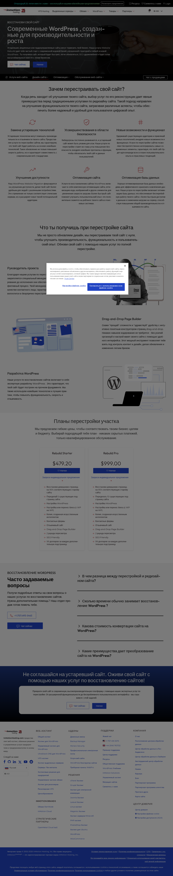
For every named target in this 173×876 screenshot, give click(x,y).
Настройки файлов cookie (74, 286)
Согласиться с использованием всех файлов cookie (106, 287)
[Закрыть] (125, 266)
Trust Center (69, 279)
